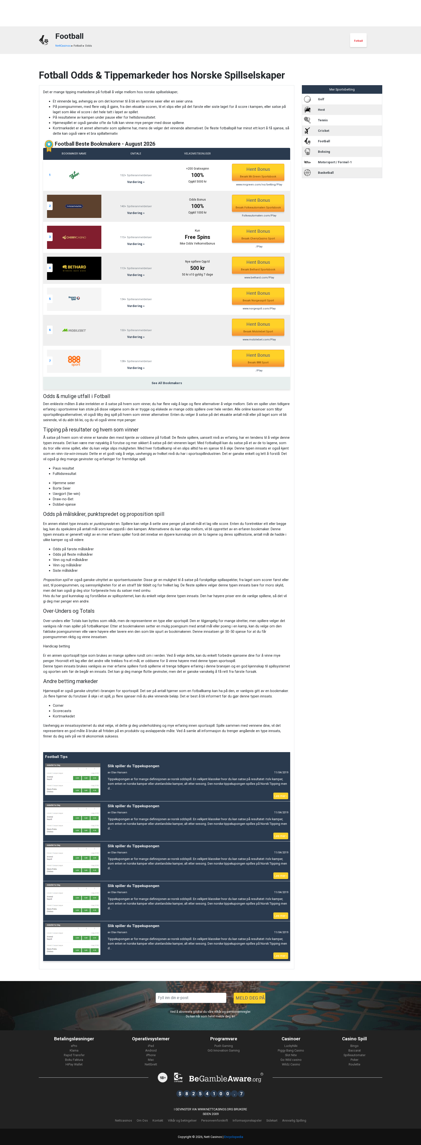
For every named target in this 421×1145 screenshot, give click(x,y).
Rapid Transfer (74, 1055)
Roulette (354, 1064)
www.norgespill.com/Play (259, 308)
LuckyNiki (290, 1046)
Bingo (354, 1046)
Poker (354, 1060)
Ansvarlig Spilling (294, 1120)
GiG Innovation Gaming (224, 1050)
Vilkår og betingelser (182, 1120)
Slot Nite (291, 1055)
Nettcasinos (123, 1120)
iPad (151, 1046)
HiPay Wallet (74, 1064)
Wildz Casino (291, 1064)
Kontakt (158, 1120)
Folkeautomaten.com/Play (259, 215)
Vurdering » (135, 182)
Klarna (74, 1050)
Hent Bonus (258, 172)
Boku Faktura (74, 1060)
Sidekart (271, 1120)
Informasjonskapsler (247, 1120)
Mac (151, 1060)
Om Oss (142, 1120)
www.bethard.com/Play (259, 277)
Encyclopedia (233, 1137)
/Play (259, 246)
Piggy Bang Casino (291, 1050)
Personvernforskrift (214, 1120)
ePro (74, 1046)
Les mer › (280, 796)
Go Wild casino (291, 1060)
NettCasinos (63, 45)
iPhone (151, 1055)
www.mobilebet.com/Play (259, 339)
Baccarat (354, 1050)
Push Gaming (223, 1046)
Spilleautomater (354, 1055)
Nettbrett (151, 1064)
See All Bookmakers (167, 383)
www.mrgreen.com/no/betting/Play (259, 184)
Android (151, 1050)
